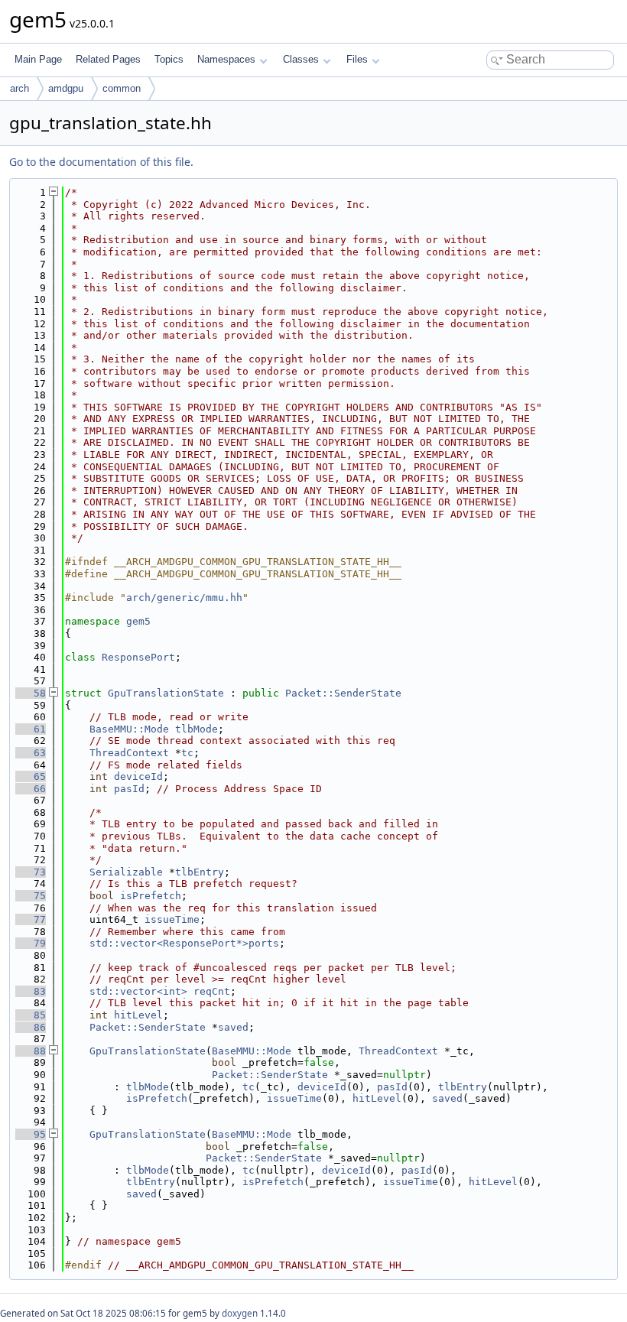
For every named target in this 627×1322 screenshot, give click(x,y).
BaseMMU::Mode (129, 729)
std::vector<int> (138, 991)
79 (30, 943)
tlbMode (196, 729)
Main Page (38, 59)
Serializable (126, 872)
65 (30, 776)
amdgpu (65, 88)
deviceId (138, 776)
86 (30, 1027)
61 (30, 729)
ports (264, 943)
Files (357, 59)
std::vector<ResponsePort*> (169, 943)
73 (30, 872)
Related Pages (108, 59)
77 (30, 919)
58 (30, 693)
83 (30, 991)
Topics (169, 59)
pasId (129, 788)
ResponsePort (138, 657)
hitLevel (138, 1015)
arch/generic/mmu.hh (184, 597)
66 (30, 788)
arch (19, 88)
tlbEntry (199, 872)
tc (187, 752)
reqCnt (211, 991)
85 (30, 1015)
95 (30, 1134)
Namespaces (226, 59)
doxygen (240, 1313)
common (121, 88)
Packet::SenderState (343, 693)
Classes (301, 59)
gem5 (138, 621)
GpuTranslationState (166, 693)
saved (233, 1027)
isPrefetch (150, 895)
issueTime (172, 919)
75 (30, 895)
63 (30, 752)
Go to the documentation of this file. (101, 161)
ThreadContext (129, 752)
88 (30, 1051)
